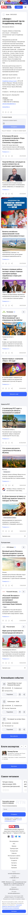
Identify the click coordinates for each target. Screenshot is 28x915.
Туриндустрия (14, 848)
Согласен (14, 911)
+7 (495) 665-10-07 (14, 877)
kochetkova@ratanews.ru (14, 873)
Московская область (8, 27)
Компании (14, 867)
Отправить (14, 814)
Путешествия (5, 542)
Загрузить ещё (14, 394)
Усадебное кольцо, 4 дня (9, 81)
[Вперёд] (25, 746)
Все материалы (14, 841)
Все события (14, 736)
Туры (5, 339)
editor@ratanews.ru (14, 889)
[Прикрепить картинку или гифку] (14, 123)
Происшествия (14, 858)
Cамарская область (8, 337)
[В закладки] (5, 112)
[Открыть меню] (25, 7)
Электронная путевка (10, 517)
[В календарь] (20, 694)
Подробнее (9, 694)
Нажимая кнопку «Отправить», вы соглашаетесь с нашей (13, 818)
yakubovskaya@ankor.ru (9, 103)
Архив (7, 14)
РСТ (14, 843)
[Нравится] (3, 112)
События (14, 853)
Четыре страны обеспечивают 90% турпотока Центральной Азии (11, 785)
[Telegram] (15, 836)
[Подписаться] (24, 311)
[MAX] (12, 836)
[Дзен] (8, 836)
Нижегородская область (9, 649)
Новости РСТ (5, 404)
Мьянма (4, 469)
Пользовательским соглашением (10, 908)
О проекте (14, 860)
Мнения (14, 846)
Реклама (14, 865)
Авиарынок (7, 472)
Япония (4, 572)
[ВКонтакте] (19, 836)
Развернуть (5, 152)
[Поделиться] (11, 112)
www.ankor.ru (6, 107)
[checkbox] (3, 818)
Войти (18, 7)
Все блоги (14, 766)
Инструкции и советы (14, 855)
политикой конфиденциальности (13, 820)
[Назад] (21, 746)
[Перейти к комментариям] (8, 112)
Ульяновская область (8, 429)
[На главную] (6, 7)
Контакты (14, 863)
